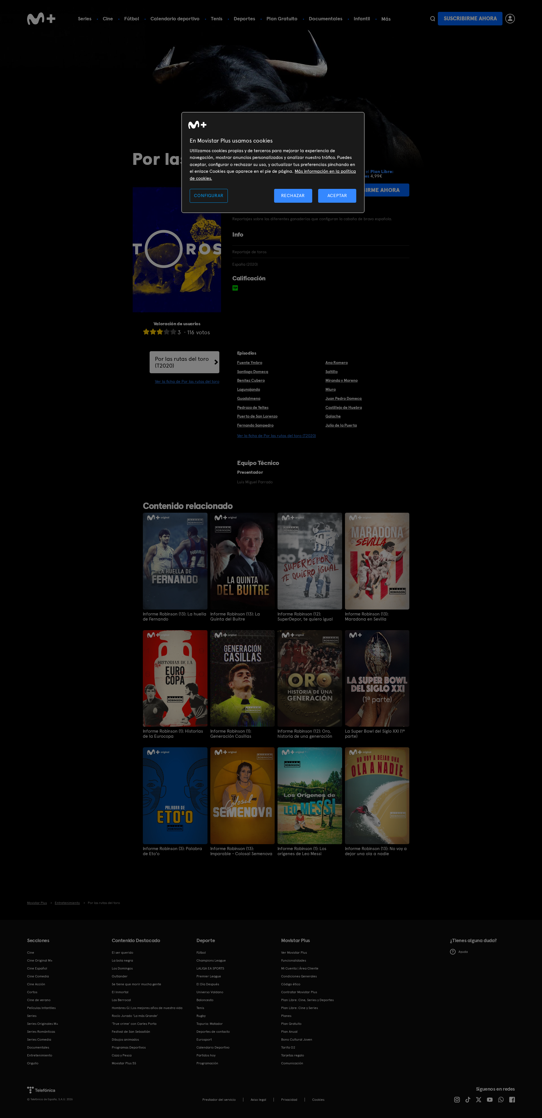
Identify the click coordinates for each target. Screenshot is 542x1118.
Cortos (32, 992)
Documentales (325, 18)
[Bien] (166, 332)
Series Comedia (39, 1039)
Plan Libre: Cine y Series (299, 1008)
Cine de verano (39, 1000)
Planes (286, 1016)
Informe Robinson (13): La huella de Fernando (174, 617)
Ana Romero (336, 362)
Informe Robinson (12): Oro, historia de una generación (304, 734)
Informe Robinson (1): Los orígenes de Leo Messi (301, 851)
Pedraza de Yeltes (252, 407)
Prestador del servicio (219, 1100)
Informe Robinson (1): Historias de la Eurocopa (173, 734)
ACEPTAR (337, 195)
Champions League (211, 960)
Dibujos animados (125, 1039)
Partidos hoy (205, 1055)
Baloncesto (204, 1000)
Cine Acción (36, 984)
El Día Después (207, 984)
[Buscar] (432, 18)
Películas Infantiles (41, 1008)
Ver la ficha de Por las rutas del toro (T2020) (276, 435)
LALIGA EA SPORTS (210, 968)
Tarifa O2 (288, 1047)
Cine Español (37, 968)
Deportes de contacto (213, 1032)
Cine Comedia (38, 976)
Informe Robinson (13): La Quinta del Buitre (235, 617)
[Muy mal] (146, 332)
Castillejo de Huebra (343, 407)
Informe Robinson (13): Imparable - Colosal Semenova (241, 851)
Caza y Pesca (122, 1055)
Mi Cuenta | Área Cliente (299, 968)
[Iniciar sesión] (510, 18)
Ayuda (463, 952)
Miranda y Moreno (341, 380)
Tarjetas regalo (292, 1055)
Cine (108, 18)
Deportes (244, 18)
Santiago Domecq (252, 371)
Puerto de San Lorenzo (257, 416)
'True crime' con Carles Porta (134, 1024)
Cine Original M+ (40, 960)
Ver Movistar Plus (294, 953)
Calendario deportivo (175, 18)
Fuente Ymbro (249, 362)
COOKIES (318, 1100)
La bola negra (122, 960)
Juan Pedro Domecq (343, 398)
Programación (207, 1063)
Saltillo (331, 371)
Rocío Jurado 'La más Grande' (135, 1016)
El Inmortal (120, 992)
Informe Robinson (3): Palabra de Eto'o (172, 851)
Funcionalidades (293, 960)
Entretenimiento (39, 1055)
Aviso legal (258, 1100)
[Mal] (153, 332)
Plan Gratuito (282, 18)
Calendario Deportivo (213, 1047)
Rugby (201, 1016)
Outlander (120, 976)
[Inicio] (41, 18)
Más (386, 19)
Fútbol (131, 18)
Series (84, 18)
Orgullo (32, 1063)
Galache (333, 416)
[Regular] (160, 332)
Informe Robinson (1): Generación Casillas (230, 734)
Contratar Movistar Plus (299, 992)
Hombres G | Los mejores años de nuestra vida (147, 1008)
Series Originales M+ (42, 1024)
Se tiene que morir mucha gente (136, 984)
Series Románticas (41, 1032)
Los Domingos (122, 968)
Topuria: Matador (209, 1024)
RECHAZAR (293, 195)
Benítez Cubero (251, 380)
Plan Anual (289, 1032)
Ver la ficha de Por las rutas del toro (187, 381)
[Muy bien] (173, 332)
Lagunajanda (248, 389)
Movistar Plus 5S (124, 1063)
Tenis (216, 18)
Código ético (290, 984)
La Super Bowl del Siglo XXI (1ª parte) (375, 734)
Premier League (208, 976)
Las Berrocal (121, 1000)
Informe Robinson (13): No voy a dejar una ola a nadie (376, 851)
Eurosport (204, 1039)
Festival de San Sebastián (131, 1032)
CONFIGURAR (208, 195)
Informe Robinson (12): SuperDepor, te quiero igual (305, 617)
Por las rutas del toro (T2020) (182, 362)
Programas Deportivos (129, 1047)
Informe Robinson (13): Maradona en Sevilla (366, 617)
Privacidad (289, 1100)
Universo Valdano (209, 992)
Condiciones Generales (299, 976)
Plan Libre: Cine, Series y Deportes (307, 1000)
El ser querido (122, 953)
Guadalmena (248, 398)
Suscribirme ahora (470, 18)
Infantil (362, 18)
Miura (330, 389)
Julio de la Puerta (341, 425)
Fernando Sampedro (255, 425)
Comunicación (292, 1063)
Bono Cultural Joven (296, 1039)
